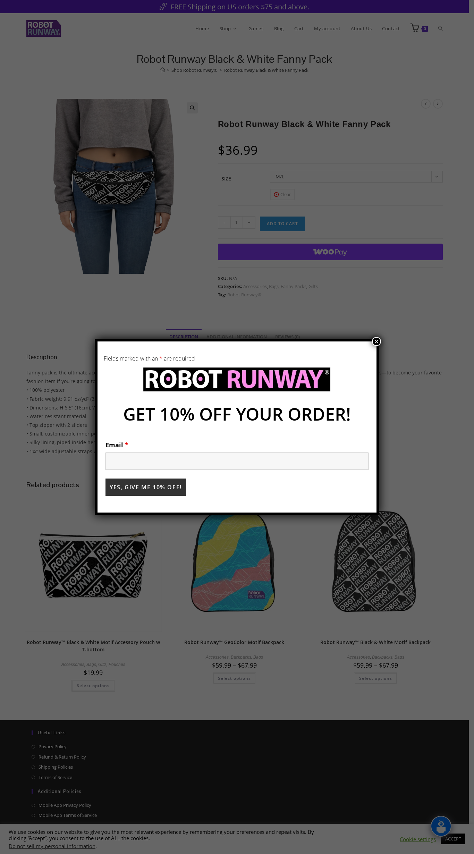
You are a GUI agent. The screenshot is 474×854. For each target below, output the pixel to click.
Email (116, 445)
